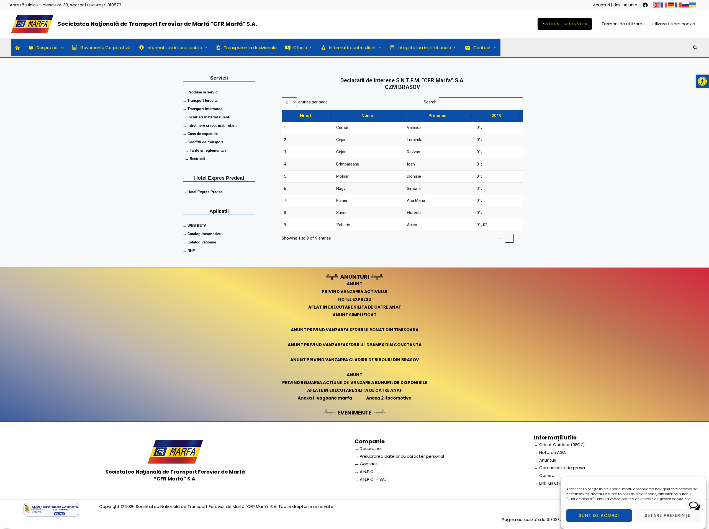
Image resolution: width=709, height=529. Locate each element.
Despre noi (47, 47)
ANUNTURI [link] (354, 277)
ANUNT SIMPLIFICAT (354, 315)
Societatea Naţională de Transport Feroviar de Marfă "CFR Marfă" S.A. (157, 24)
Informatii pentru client (352, 47)
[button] (702, 81)
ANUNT (354, 284)
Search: (430, 102)
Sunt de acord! (599, 515)
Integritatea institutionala (424, 47)
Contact (482, 47)
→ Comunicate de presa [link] (559, 467)
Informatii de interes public (174, 47)
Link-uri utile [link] (625, 5)
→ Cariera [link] (544, 475)
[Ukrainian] (693, 5)
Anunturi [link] (601, 5)
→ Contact (365, 464)
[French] (664, 5)
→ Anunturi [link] (545, 460)
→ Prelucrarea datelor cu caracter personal (399, 456)
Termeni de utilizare (622, 24)
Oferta (300, 47)
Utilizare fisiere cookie (673, 24)
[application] (61, 47)
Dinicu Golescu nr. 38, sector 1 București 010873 (73, 5)
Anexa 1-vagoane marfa (325, 398)
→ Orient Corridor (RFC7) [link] (559, 444)
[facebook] (645, 4)
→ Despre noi (368, 448)
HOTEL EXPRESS (354, 299)
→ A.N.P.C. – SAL (370, 479)
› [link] (519, 238)
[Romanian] (678, 5)
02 (485, 224)
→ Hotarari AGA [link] (550, 452)
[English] (657, 5)
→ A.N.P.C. (364, 471)
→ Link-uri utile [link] (548, 483)
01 (479, 127)
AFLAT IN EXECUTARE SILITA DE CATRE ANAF (354, 307)
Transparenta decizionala (250, 47)
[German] (671, 5)
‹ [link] (500, 238)
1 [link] (509, 238)
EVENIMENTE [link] (354, 412)
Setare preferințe (667, 515)
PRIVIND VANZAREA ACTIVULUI (354, 291)
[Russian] (685, 5)
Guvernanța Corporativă (105, 47)
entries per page (313, 102)
